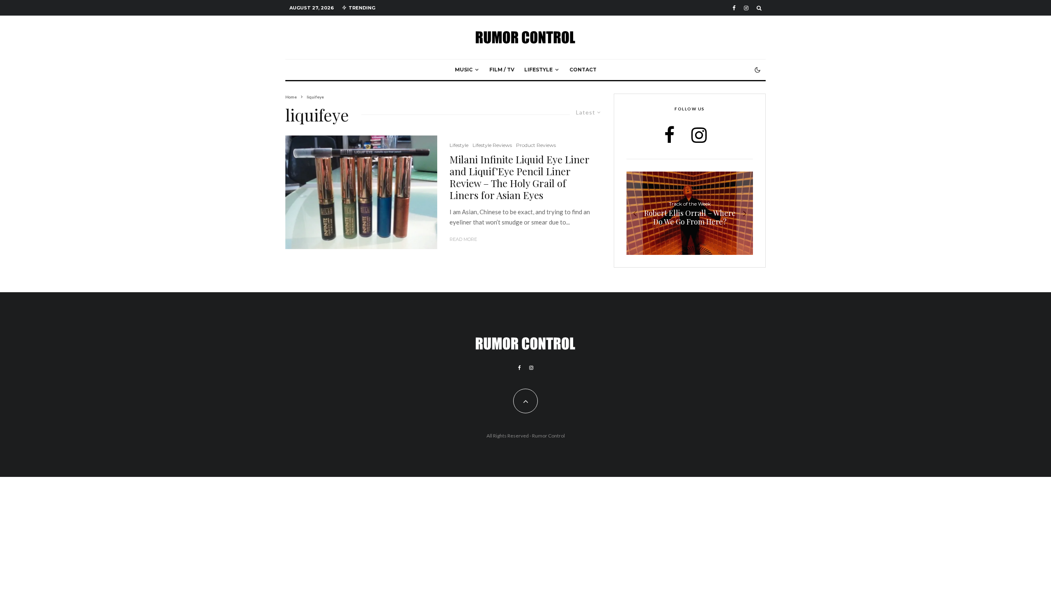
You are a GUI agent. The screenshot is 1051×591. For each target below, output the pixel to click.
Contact (583, 69)
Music (464, 69)
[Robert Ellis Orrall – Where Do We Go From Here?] (689, 213)
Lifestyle (538, 69)
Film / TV (501, 69)
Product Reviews (536, 145)
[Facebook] (734, 8)
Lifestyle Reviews (492, 145)
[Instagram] (746, 8)
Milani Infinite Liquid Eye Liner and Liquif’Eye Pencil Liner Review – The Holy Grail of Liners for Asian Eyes (519, 177)
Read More (463, 239)
